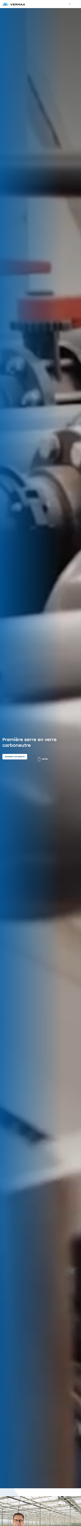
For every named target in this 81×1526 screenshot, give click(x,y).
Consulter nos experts (15, 756)
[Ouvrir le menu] (69, 4)
